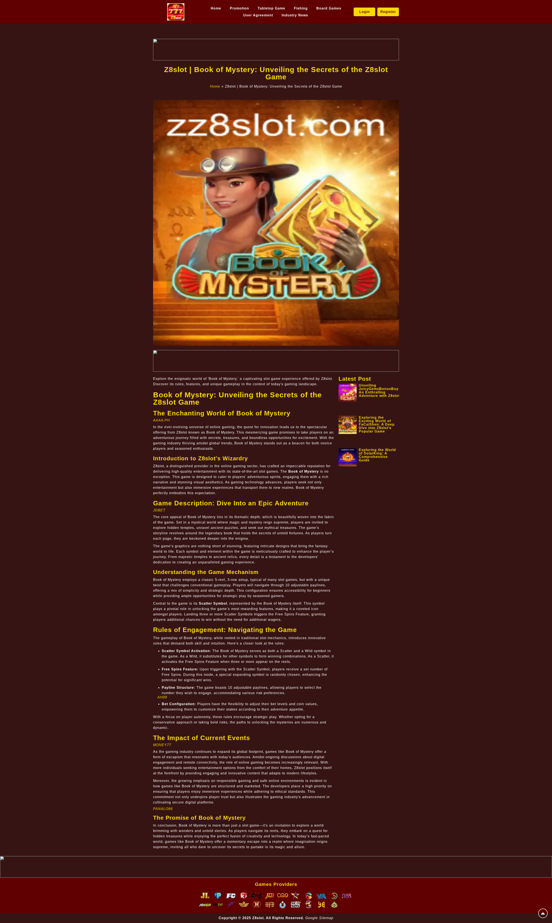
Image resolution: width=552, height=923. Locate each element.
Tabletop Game (271, 8)
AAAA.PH (161, 420)
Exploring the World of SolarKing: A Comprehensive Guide (377, 455)
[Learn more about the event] (276, 49)
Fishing (301, 8)
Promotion (239, 8)
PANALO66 (163, 809)
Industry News (295, 15)
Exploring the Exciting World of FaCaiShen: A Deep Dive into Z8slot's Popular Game (377, 424)
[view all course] (543, 913)
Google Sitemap (319, 918)
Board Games (328, 8)
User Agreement (258, 15)
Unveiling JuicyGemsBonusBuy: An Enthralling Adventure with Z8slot (379, 391)
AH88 (162, 697)
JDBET (159, 510)
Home (216, 8)
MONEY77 (162, 745)
